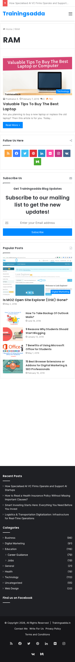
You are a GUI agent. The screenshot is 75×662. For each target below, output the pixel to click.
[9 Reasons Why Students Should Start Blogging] (13, 334)
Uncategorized (13, 582)
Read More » (13, 125)
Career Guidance (18, 554)
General (9, 565)
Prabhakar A (12, 99)
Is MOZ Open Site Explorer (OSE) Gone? (35, 300)
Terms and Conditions (37, 634)
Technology (12, 577)
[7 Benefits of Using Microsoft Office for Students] (13, 350)
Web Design (12, 588)
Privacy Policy (53, 628)
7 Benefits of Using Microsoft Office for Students (45, 347)
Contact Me (21, 628)
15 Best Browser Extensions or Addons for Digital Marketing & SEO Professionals (46, 365)
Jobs (11, 560)
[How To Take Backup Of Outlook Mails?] (13, 318)
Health (9, 571)
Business (10, 537)
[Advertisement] (37, 423)
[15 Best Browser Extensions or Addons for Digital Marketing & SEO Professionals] (13, 366)
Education (11, 549)
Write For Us (36, 628)
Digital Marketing (15, 543)
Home (9, 29)
